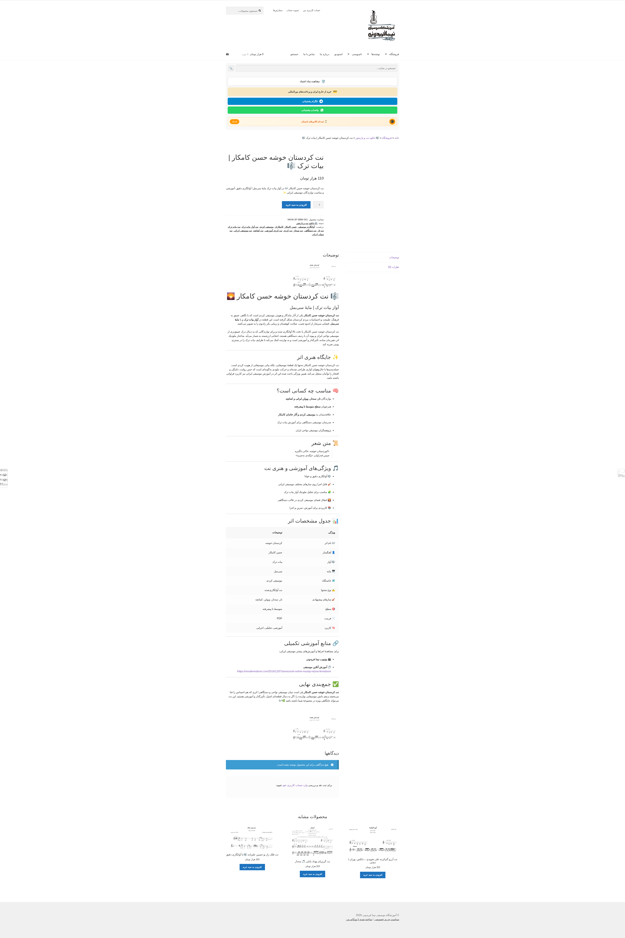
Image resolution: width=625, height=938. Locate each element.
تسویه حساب (292, 10)
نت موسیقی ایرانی (243, 230)
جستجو (294, 54)
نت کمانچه (258, 230)
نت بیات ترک (234, 227)
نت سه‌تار (298, 230)
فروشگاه (394, 54)
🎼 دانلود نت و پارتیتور (367, 137)
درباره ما (324, 54)
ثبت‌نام (234, 121)
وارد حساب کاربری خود (295, 785)
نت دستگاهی (310, 230)
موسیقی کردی (267, 227)
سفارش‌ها (278, 10)
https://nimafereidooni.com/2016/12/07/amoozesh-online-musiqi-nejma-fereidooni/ (284, 671)
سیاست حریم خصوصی (386, 919)
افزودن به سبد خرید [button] (372, 875)
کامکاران (279, 227)
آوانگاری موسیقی (306, 227)
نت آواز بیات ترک (250, 227)
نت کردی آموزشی (273, 230)
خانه (397, 137)
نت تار (321, 230)
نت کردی (288, 230)
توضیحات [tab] (394, 257)
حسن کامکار (291, 227)
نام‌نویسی (357, 54)
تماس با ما (309, 54)
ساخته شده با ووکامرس (359, 919)
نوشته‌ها (375, 54)
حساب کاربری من (311, 10)
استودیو (338, 54)
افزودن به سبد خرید (296, 204)
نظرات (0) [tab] (393, 267)
